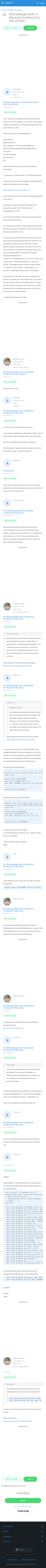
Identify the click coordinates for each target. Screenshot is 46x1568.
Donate (23, 1500)
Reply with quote (10, 112)
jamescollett (16, 89)
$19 (15, 1506)
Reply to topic (12, 28)
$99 (26, 1506)
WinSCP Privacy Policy (29, 1560)
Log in (30, 28)
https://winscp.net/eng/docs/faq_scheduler (17, 666)
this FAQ (15, 388)
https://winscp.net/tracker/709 (13, 1028)
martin (15, 359)
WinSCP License (12, 1560)
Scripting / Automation (14, 10)
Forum (4, 10)
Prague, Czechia (23, 367)
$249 (30, 1506)
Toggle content (23, 1526)
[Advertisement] (23, 59)
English (22, 1550)
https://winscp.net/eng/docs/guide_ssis (16, 190)
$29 (19, 1506)
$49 (22, 1506)
